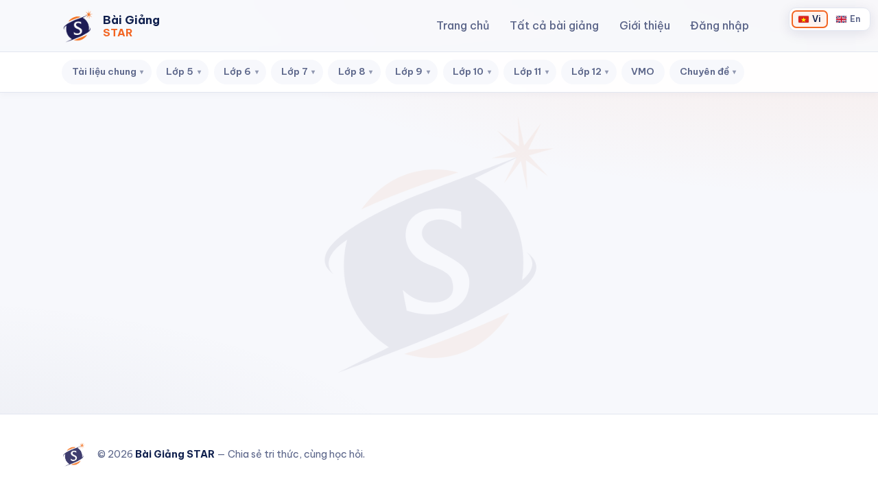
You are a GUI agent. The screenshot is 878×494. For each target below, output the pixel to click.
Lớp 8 (355, 71)
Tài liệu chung (108, 71)
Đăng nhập (719, 25)
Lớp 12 (590, 71)
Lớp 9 (412, 71)
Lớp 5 (183, 71)
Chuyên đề (708, 71)
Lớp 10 (472, 71)
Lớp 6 (241, 71)
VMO (642, 71)
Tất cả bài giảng (554, 25)
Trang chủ (463, 25)
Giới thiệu (644, 25)
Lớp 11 (531, 71)
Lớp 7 (298, 71)
